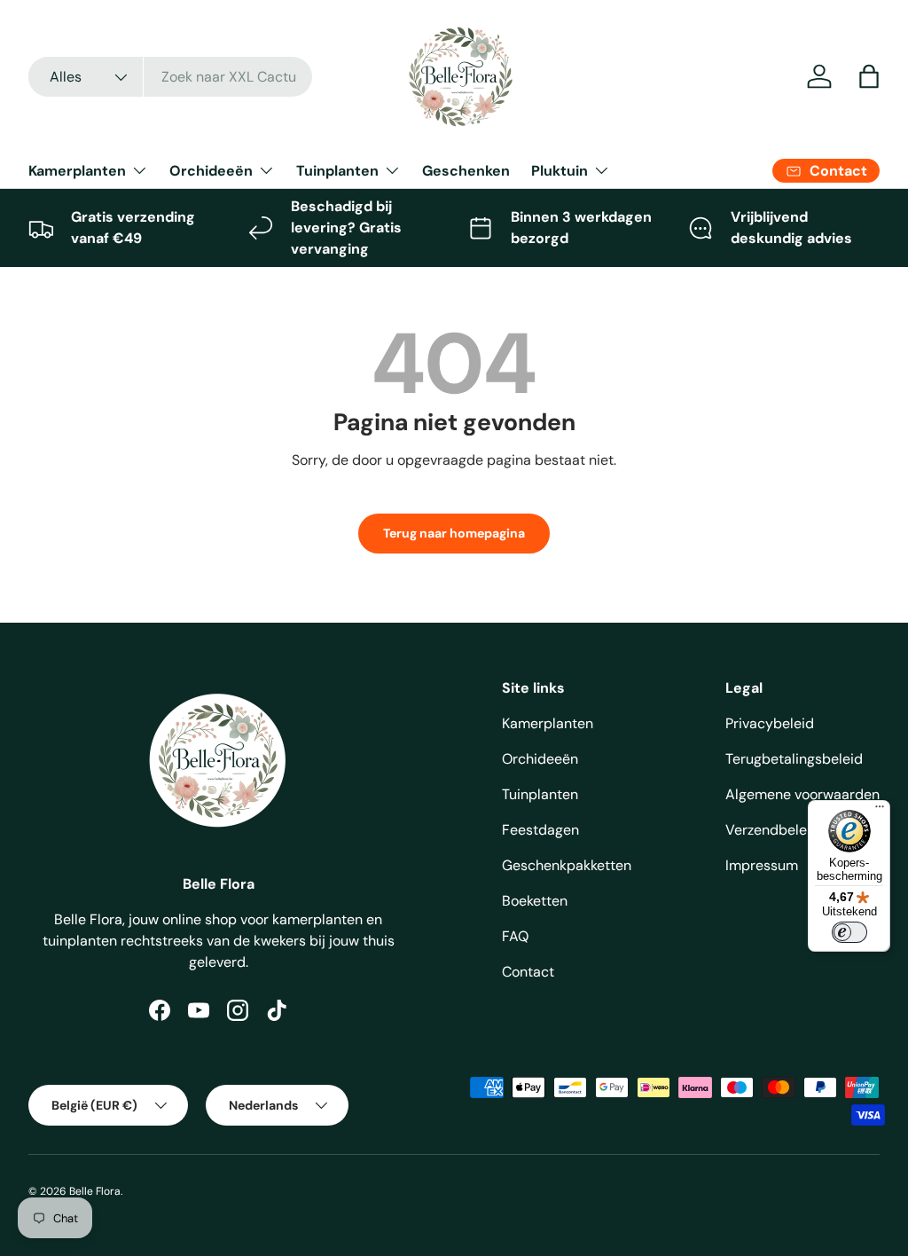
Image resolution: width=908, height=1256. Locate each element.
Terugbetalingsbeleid (794, 759)
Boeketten (535, 900)
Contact (528, 971)
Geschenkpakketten (566, 865)
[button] (868, 76)
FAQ (515, 936)
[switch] (849, 932)
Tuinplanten (540, 794)
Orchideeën (540, 759)
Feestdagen (540, 829)
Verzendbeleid (772, 829)
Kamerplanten (547, 723)
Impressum (761, 865)
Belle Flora (95, 1191)
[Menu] (879, 810)
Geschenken (466, 170)
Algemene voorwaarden (802, 794)
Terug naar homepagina (454, 533)
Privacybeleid (769, 723)
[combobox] (170, 77)
